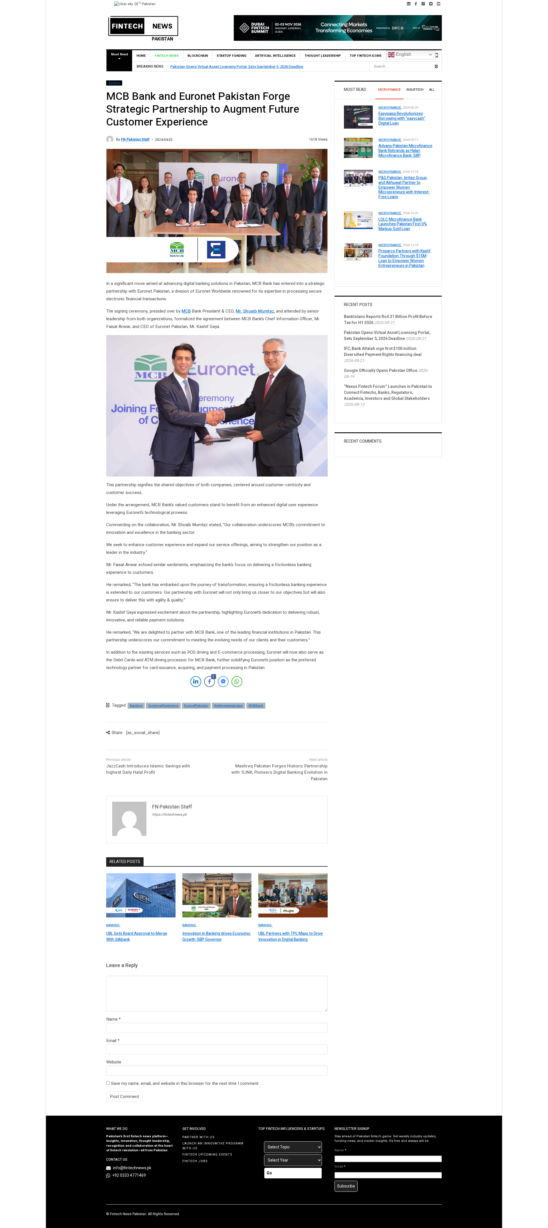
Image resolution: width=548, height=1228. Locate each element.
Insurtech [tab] (415, 89)
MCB (186, 311)
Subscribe (346, 1186)
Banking (114, 83)
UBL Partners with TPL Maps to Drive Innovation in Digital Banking (290, 937)
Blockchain (198, 55)
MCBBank (256, 705)
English (403, 54)
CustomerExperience (163, 705)
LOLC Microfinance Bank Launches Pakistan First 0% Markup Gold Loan (402, 224)
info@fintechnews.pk (132, 1168)
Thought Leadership (323, 55)
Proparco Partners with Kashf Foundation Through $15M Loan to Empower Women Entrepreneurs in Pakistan (404, 258)
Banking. (113, 925)
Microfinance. (390, 107)
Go (269, 1173)
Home (141, 55)
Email (111, 1040)
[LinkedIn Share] (195, 681)
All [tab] (431, 89)
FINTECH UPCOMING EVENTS (207, 1154)
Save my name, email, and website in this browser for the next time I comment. (185, 1083)
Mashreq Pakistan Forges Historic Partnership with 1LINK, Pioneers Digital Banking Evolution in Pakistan (279, 772)
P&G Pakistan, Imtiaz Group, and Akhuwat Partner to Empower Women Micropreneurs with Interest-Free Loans (404, 187)
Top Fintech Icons (366, 55)
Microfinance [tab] (389, 89)
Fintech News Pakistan (128, 1214)
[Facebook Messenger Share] (223, 681)
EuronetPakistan (196, 705)
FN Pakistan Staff (135, 139)
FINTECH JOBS (195, 1161)
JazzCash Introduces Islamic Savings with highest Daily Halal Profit (148, 769)
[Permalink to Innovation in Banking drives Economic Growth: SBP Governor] (217, 895)
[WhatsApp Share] (236, 681)
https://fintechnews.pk (169, 814)
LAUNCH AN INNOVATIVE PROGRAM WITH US (212, 1146)
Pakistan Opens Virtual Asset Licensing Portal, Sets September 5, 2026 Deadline (236, 66)
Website (113, 1062)
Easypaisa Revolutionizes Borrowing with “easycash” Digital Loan (401, 118)
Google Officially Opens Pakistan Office (380, 371)
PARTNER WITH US (198, 1137)
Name (112, 1019)
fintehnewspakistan (228, 705)
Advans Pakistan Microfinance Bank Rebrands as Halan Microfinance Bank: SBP (405, 151)
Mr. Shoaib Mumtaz (255, 311)
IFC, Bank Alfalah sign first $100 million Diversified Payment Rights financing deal (383, 352)
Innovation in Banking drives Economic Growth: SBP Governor (216, 937)
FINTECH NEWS (167, 55)
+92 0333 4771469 (129, 1175)
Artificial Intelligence (275, 55)
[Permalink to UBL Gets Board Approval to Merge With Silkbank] (141, 895)
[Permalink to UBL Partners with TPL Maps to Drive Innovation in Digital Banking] (293, 895)
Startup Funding (231, 55)
